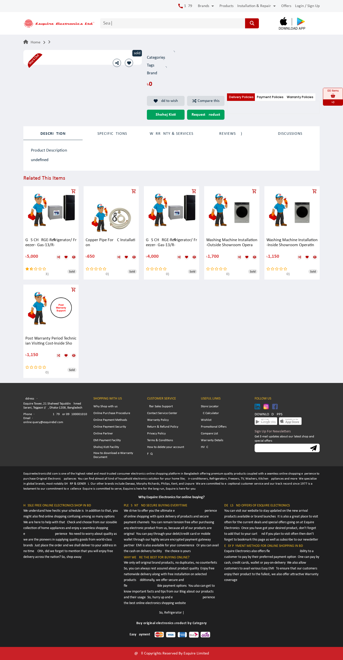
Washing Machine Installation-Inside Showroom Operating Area (292, 243)
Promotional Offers (213, 426)
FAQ (150, 453)
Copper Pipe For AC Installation (110, 242)
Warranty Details (212, 440)
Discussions (290, 134)
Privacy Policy (156, 433)
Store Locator (210, 406)
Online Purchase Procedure (111, 413)
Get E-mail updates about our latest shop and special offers (284, 438)
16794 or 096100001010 (70, 414)
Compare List (209, 433)
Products (226, 6)
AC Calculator (210, 413)
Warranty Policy (158, 420)
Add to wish (168, 101)
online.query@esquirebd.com (43, 422)
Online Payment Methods (110, 420)
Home (35, 42)
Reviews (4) (230, 134)
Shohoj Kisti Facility (106, 447)
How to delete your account (165, 447)
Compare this (208, 101)
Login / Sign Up (307, 6)
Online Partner (103, 433)
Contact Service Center (162, 413)
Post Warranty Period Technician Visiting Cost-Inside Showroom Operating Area (51, 341)
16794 (189, 6)
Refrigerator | (174, 613)
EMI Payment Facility (107, 440)
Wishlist (206, 420)
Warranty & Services (171, 134)
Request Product (206, 115)
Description (53, 134)
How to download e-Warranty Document (113, 455)
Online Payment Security (109, 426)
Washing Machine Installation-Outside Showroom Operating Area (231, 243)
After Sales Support (160, 406)
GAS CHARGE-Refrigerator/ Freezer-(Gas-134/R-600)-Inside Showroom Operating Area (171, 243)
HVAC (204, 447)
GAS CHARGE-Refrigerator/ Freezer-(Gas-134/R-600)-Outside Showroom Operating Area (51, 243)
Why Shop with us (105, 406)
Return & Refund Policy (162, 426)
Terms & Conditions (160, 440)
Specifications (112, 134)
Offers (286, 6)
